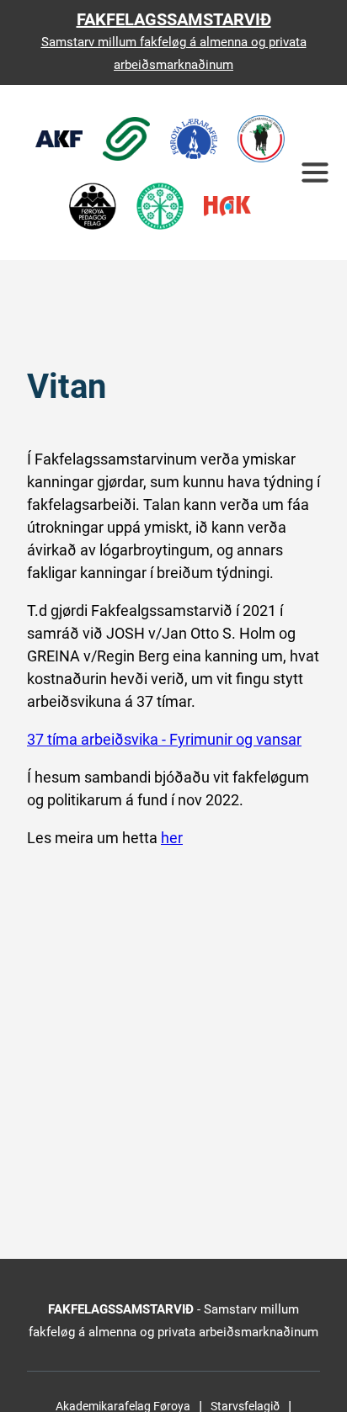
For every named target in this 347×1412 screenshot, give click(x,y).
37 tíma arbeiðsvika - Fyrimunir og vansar (164, 739)
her (172, 838)
